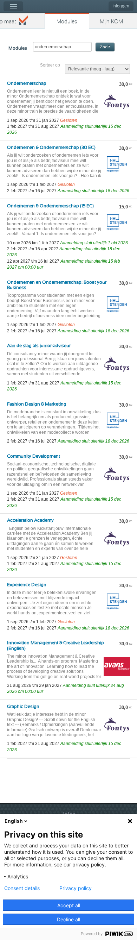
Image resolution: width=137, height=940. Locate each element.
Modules (67, 21)
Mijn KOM (111, 21)
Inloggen (120, 6)
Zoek (105, 47)
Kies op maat (8, 21)
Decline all (68, 919)
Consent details (22, 888)
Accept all (68, 905)
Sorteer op (50, 65)
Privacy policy (75, 888)
